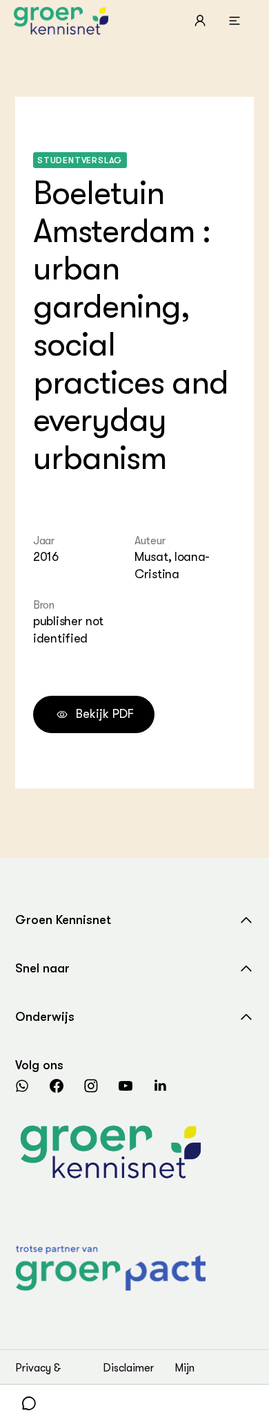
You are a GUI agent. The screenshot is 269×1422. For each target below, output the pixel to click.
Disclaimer (128, 1368)
